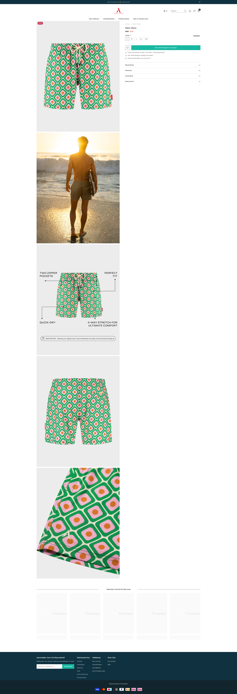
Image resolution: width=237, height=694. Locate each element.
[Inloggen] (190, 11)
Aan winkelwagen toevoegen (166, 48)
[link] (52, 636)
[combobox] (177, 10)
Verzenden (68, 666)
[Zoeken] (179, 11)
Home (127, 24)
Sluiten (199, 2)
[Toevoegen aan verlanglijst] (127, 47)
